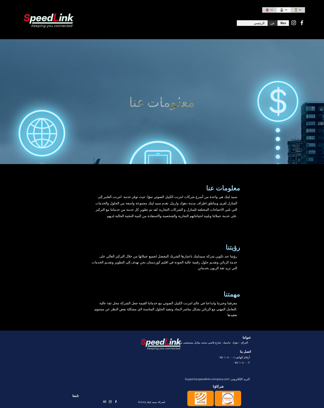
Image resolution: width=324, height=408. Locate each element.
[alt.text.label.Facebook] (302, 23)
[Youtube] (104, 402)
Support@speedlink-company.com (207, 379)
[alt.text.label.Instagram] (293, 23)
